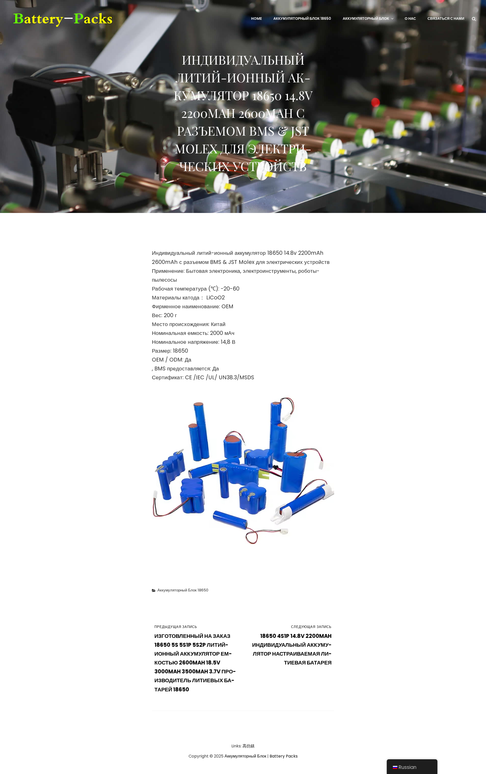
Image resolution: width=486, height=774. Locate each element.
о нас (410, 18)
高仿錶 (248, 746)
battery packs (284, 756)
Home (256, 18)
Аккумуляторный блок (366, 18)
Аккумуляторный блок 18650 (302, 18)
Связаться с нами (446, 18)
